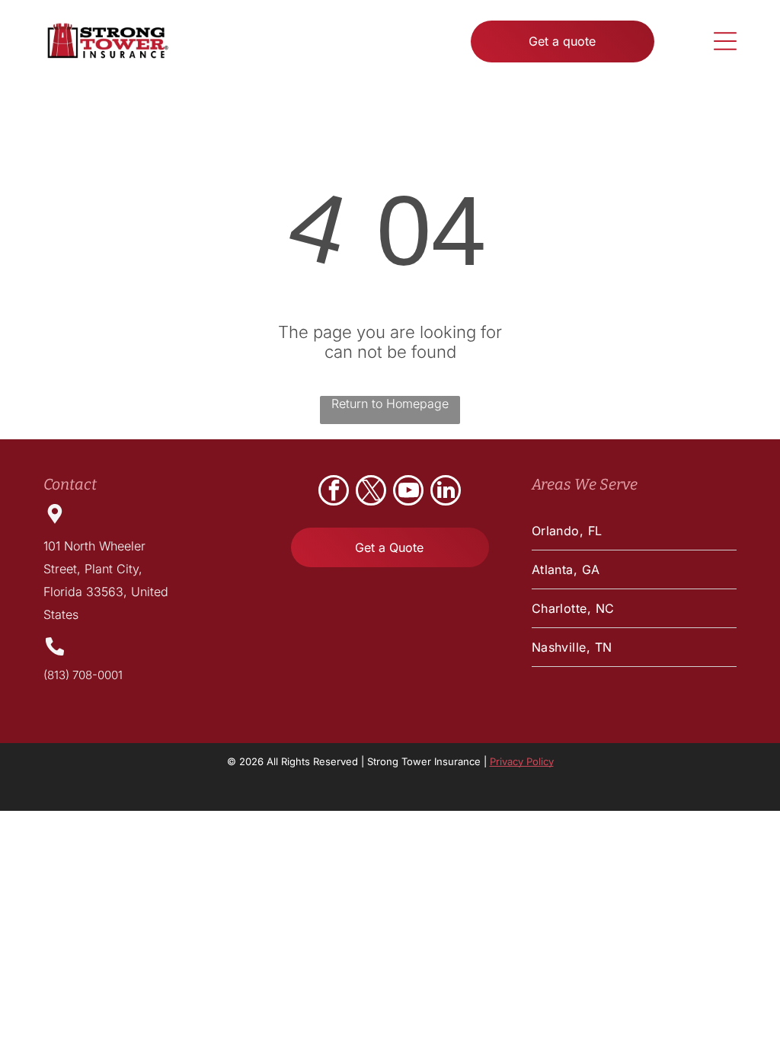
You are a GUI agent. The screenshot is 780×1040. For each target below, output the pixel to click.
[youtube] (408, 492)
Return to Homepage (390, 403)
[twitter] (371, 492)
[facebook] (333, 492)
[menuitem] (634, 531)
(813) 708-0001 (83, 675)
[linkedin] (445, 492)
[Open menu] (725, 41)
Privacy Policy (522, 761)
